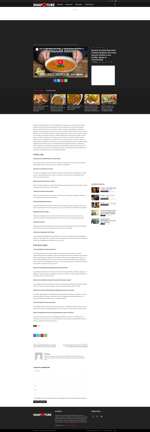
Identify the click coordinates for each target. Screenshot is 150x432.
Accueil (45, 1)
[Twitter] (113, 1)
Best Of (49, 1)
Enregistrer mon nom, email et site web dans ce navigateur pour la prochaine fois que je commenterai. (61, 398)
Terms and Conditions (107, 430)
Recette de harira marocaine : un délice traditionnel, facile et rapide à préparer (74, 107)
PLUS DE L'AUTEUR (50, 90)
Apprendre (103, 215)
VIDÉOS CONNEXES (38, 90)
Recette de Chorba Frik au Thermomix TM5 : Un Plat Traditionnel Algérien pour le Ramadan (75, 345)
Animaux (102, 223)
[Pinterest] (62, 80)
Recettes (40, 44)
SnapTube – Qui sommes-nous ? (94, 430)
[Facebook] (110, 1)
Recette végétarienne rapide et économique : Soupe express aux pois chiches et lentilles (44, 345)
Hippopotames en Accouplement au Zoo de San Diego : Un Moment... (108, 220)
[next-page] (116, 90)
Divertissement (56, 1)
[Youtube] (115, 1)
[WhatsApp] (65, 80)
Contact (115, 430)
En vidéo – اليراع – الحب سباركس (108, 203)
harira (39, 325)
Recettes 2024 (89, 4)
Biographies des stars (64, 1)
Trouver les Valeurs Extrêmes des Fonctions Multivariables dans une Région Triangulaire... (108, 212)
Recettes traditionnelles (101, 47)
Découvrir (78, 4)
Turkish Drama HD (104, 191)
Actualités (68, 4)
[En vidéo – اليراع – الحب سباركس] (95, 205)
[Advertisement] (75, 13)
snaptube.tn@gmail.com (70, 425)
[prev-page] (113, 90)
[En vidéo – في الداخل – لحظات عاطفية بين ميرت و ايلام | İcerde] (95, 197)
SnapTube (60, 4)
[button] (115, 4)
